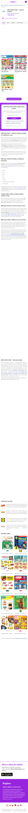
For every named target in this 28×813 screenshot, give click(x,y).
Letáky (3, 22)
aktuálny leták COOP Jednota (18, 373)
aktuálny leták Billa (7, 373)
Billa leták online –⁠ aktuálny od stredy (20, 565)
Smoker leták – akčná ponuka (7, 605)
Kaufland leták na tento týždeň (20, 625)
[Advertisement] (14, 40)
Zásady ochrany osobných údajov (17, 121)
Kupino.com (21, 806)
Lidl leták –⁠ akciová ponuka (20, 545)
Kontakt (24, 809)
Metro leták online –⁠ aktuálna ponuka (7, 585)
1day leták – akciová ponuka (20, 605)
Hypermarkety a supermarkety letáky (15, 5)
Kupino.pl (18, 806)
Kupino (2, 5)
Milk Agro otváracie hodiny (11, 213)
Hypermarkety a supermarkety (13, 13)
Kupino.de (15, 806)
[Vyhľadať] (26, 2)
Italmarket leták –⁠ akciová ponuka (7, 545)
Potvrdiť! (14, 118)
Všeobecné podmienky (6, 810)
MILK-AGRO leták (7, 64)
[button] (8, 15)
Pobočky (13, 22)
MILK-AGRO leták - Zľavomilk (20, 64)
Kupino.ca (10, 806)
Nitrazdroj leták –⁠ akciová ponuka (7, 625)
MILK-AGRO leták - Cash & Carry (7, 84)
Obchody (6, 5)
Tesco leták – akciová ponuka (7, 565)
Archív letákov (20, 22)
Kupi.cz (13, 806)
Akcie (8, 22)
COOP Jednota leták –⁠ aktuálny (20, 585)
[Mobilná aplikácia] (7, 774)
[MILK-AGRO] (3, 11)
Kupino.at (7, 806)
